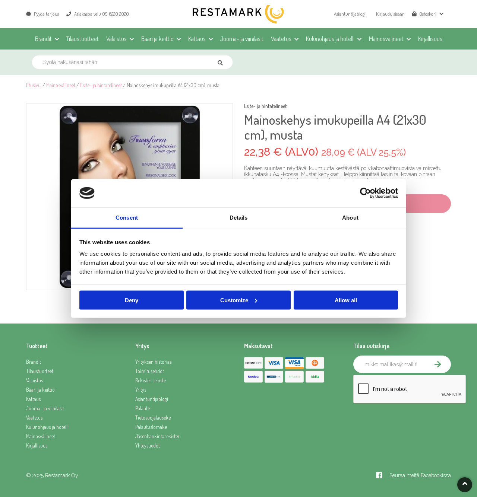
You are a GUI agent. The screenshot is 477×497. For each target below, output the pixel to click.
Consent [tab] (127, 217)
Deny (131, 300)
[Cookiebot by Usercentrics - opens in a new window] (365, 193)
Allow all (346, 300)
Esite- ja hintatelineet (101, 85)
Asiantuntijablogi (350, 14)
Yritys (140, 389)
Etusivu (33, 85)
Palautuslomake (151, 427)
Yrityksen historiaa (153, 362)
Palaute (142, 408)
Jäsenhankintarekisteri (158, 436)
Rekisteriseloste (150, 380)
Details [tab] (239, 217)
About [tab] (350, 217)
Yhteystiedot (147, 445)
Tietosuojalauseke (153, 417)
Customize (234, 300)
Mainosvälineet (60, 85)
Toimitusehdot (149, 371)
